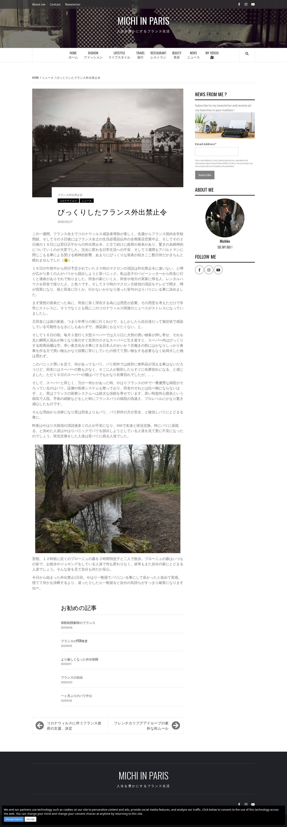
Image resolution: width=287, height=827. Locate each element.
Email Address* (205, 144)
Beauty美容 (176, 55)
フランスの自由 (72, 677)
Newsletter (72, 4)
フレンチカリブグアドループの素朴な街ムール (141, 725)
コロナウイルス (68, 200)
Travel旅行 (140, 55)
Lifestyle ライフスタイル (119, 55)
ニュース (87, 200)
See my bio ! (224, 247)
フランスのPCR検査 (74, 640)
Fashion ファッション (93, 55)
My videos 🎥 (212, 55)
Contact (55, 4)
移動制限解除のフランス (78, 622)
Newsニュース (193, 55)
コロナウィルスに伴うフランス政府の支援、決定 (74, 725)
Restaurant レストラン (158, 55)
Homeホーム (73, 55)
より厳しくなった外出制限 (79, 659)
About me (38, 4)
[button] (14, 819)
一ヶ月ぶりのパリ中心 (76, 695)
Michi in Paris (143, 21)
